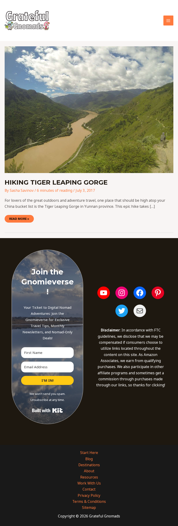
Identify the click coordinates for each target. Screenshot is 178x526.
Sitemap (89, 507)
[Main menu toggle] (168, 20)
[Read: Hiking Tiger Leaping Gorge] (89, 109)
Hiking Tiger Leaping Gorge (56, 182)
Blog (89, 458)
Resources (89, 477)
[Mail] (140, 311)
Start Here (89, 452)
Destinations (89, 464)
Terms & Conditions (89, 501)
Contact (89, 489)
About (89, 470)
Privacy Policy (89, 495)
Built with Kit (47, 410)
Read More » (19, 218)
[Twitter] (121, 311)
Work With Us (89, 483)
